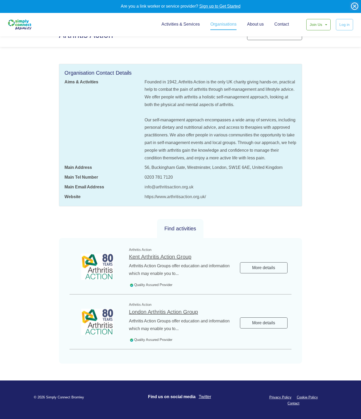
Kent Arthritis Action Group (160, 257)
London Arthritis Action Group (163, 312)
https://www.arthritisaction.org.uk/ (175, 196)
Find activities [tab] (180, 228)
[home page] (26, 24)
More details (263, 267)
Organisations (223, 24)
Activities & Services (180, 24)
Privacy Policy (280, 397)
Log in (344, 24)
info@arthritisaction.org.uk (169, 187)
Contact (281, 24)
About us (255, 24)
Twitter (205, 396)
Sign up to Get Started (219, 6)
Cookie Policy (307, 397)
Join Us (316, 24)
